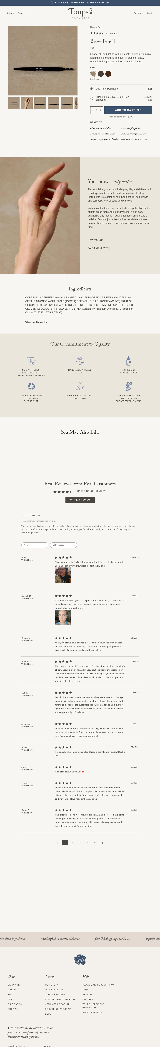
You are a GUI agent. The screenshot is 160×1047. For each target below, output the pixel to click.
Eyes (100, 27)
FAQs (85, 990)
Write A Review (80, 500)
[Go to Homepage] (80, 959)
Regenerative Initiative (60, 999)
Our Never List (55, 990)
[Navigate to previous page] (57, 843)
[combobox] (34, 545)
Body (11, 994)
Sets (11, 999)
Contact (87, 999)
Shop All (13, 1009)
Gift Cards (15, 1004)
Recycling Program (58, 1009)
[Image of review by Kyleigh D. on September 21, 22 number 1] (63, 617)
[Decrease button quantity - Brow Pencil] (92, 110)
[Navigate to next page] (102, 843)
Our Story (52, 985)
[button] (21, 13)
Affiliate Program (57, 1004)
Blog (48, 1014)
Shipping (88, 994)
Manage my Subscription (98, 985)
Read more (74, 680)
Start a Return (92, 1012)
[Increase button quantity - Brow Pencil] (100, 110)
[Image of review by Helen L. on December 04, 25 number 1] (63, 575)
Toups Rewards (55, 994)
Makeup (13, 990)
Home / (94, 27)
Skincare (14, 985)
